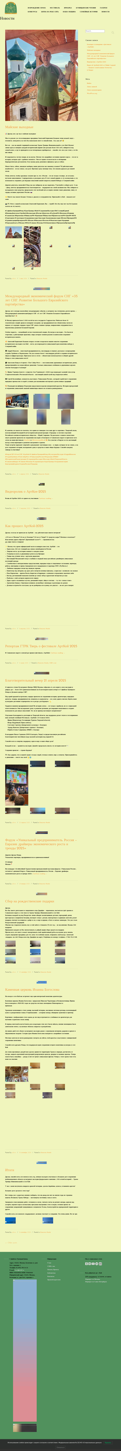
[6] (32, 235)
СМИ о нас (52, 663)
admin (14, 278)
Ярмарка (68, 8)
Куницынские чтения (86, 8)
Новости (105, 12)
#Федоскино (48, 457)
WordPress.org (92, 93)
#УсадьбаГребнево (11, 457)
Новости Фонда (42, 278)
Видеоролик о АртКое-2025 (25, 491)
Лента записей (92, 87)
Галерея (103, 8)
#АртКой (27, 440)
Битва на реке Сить (50, 12)
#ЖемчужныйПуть (38, 440)
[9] (69, 227)
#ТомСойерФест (23, 457)
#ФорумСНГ (9, 454)
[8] (13, 246)
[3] (69, 246)
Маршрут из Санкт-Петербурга (96, 1282)
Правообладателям (53, 1280)
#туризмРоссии (24, 464)
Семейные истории (88, 12)
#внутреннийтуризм (12, 464)
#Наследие (46, 459)
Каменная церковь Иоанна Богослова (32, 990)
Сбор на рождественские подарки (29, 901)
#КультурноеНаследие (56, 454)
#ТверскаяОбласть (60, 459)
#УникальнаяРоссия (37, 457)
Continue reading (46, 498)
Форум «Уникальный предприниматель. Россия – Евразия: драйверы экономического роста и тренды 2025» (41, 844)
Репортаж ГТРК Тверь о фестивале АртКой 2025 (41, 646)
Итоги (9, 1170)
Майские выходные (19, 127)
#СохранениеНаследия (34, 459)
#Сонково (22, 462)
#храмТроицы (49, 462)
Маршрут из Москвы (92, 1279)
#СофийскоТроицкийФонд (39, 454)
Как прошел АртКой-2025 (24, 526)
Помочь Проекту (53, 1269)
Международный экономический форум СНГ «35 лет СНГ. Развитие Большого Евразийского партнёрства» (41, 300)
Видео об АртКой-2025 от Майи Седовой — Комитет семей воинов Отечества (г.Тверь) (101, 68)
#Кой (52, 459)
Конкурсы (32, 12)
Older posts (11, 1243)
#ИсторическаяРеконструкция (15, 459)
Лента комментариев (94, 90)
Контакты (50, 1276)
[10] (50, 227)
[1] (32, 268)
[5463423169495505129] (13, 232)
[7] (32, 256)
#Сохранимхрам (38, 462)
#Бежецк (29, 462)
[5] (51, 246)
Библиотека (51, 1273)
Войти (89, 83)
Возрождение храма (37, 8)
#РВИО (55, 457)
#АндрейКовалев (70, 454)
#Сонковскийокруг (11, 462)
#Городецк (34, 464)
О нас (49, 1263)
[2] (13, 268)
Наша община (69, 12)
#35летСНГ (18, 454)
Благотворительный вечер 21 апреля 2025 (35, 680)
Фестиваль (55, 8)
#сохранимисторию (61, 462)
